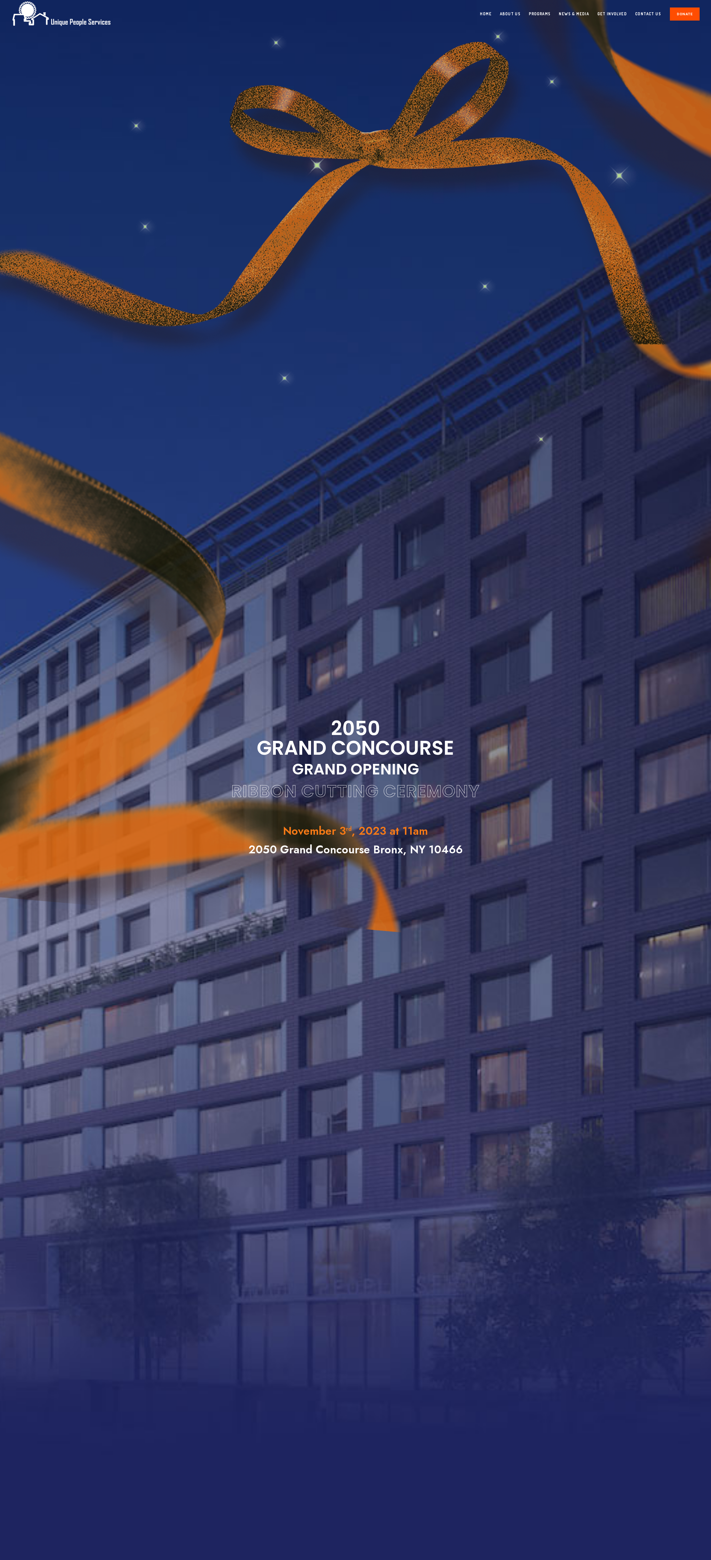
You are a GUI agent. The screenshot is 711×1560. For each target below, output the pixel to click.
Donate (685, 14)
